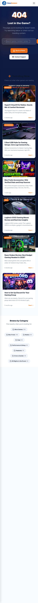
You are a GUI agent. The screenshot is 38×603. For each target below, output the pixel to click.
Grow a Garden (20, 356)
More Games (20, 329)
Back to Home (20, 50)
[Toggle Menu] (34, 3)
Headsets (20, 350)
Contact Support (20, 57)
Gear (20, 340)
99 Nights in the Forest (20, 361)
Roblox (28, 334)
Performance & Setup (20, 345)
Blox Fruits (13, 334)
